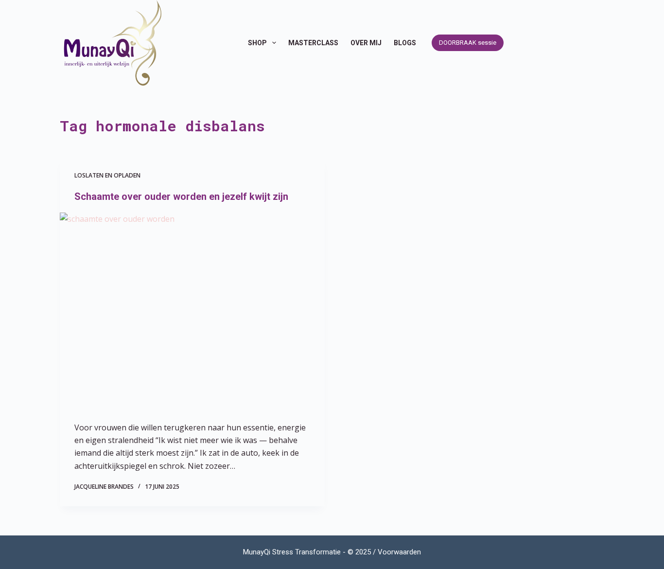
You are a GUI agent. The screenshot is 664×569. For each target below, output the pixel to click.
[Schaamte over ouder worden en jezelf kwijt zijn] (192, 312)
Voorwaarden (399, 552)
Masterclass (313, 43)
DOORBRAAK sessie (467, 42)
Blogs (405, 43)
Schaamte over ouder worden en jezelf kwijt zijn (181, 196)
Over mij (366, 43)
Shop (257, 43)
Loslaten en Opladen (107, 175)
